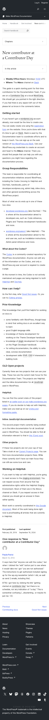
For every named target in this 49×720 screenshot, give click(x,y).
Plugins (29, 632)
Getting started (11, 113)
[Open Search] (38, 9)
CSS (30, 355)
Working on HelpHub (14, 469)
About (5, 624)
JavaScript (38, 382)
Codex (9, 254)
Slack (36, 82)
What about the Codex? (14, 249)
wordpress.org (26, 119)
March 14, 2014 (8, 558)
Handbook (14, 23)
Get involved (26, 23)
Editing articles (15, 298)
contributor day (18, 586)
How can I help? (11, 288)
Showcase (30, 624)
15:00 (38, 79)
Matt (5, 669)
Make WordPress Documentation (19, 16)
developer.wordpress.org (17, 211)
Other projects (9, 442)
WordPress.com (10, 665)
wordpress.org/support (16, 231)
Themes (29, 628)
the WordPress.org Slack (22, 144)
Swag (29, 657)
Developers (7, 653)
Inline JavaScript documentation (19, 419)
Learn (4, 644)
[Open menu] (45, 9)
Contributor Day (17, 95)
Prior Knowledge (11, 304)
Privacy (5, 637)
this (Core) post (36, 435)
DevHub (18, 282)
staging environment (31, 478)
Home (4, 23)
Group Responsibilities (15, 168)
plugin (21, 341)
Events (29, 649)
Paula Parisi (7, 554)
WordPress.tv (9, 657)
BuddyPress (8, 677)
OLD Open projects (13, 365)
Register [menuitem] (44, 3)
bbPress (7, 673)
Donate (30, 653)
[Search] (27, 30)
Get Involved (31, 644)
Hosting (5, 632)
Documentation (9, 649)
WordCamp (38, 95)
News (4, 628)
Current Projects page (28, 451)
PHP (25, 355)
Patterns (29, 637)
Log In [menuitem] (37, 3)
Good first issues (29, 294)
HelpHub (6, 282)
